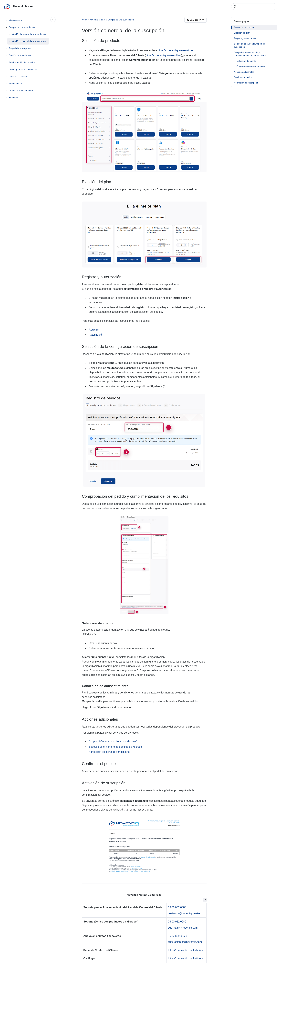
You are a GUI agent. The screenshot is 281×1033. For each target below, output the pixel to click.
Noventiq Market (23, 6)
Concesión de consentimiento (251, 66)
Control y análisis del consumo (23, 69)
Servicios (13, 97)
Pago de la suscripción (20, 48)
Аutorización (96, 334)
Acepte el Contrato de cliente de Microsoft (113, 741)
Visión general (15, 20)
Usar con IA (195, 20)
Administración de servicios (22, 62)
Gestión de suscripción (20, 55)
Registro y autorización (245, 38)
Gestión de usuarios (18, 76)
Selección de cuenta (246, 61)
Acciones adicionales (244, 72)
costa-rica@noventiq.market (184, 913)
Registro (94, 329)
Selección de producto (244, 27)
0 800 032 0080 (177, 907)
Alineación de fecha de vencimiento (109, 751)
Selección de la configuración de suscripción (249, 45)
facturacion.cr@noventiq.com (185, 942)
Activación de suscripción (246, 83)
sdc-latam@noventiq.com (183, 927)
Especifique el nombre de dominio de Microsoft (116, 746)
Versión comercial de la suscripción (29, 41)
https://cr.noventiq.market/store (175, 50)
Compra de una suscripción (22, 27)
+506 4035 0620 (177, 936)
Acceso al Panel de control (21, 90)
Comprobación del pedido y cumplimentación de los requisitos (250, 54)
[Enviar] (235, 6)
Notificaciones (15, 83)
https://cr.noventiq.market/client (163, 55)
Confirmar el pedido (243, 77)
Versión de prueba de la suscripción (29, 34)
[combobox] (254, 6)
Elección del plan (242, 33)
